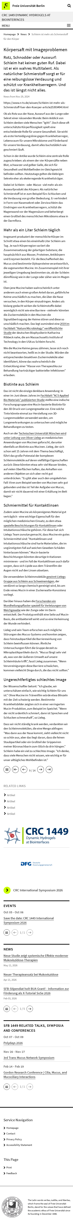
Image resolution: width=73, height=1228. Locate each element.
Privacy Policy (14, 1139)
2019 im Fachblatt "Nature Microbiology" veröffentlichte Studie (36, 328)
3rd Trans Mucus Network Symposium (29, 1058)
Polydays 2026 (13, 1043)
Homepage (10, 34)
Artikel (11, 795)
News (24, 34)
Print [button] (9, 1167)
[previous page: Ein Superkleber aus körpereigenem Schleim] (24, 770)
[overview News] (7, 770)
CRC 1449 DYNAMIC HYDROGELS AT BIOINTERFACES (26, 17)
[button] (7, 932)
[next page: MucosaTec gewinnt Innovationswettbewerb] (40, 770)
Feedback (11, 1173)
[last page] (49, 770)
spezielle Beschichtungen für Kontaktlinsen (30, 525)
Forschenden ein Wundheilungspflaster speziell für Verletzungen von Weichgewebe (35, 605)
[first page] (15, 770)
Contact (10, 1133)
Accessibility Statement (19, 1145)
